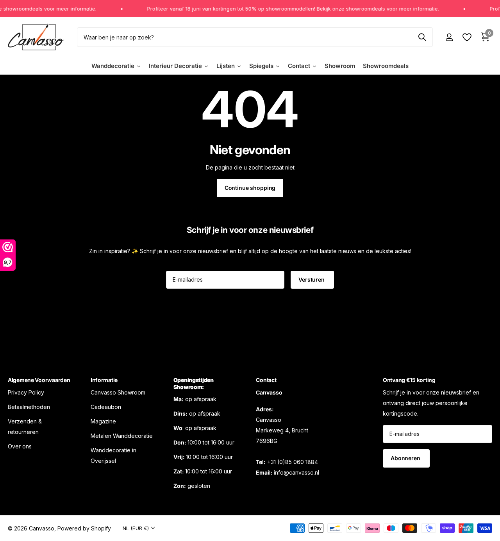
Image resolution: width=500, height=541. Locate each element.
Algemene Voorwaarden (39, 380)
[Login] (449, 37)
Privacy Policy (26, 392)
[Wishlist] (466, 37)
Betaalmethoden (29, 407)
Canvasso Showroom (118, 392)
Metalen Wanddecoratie (122, 435)
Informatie (104, 380)
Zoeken (422, 37)
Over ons (20, 446)
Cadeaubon (106, 407)
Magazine (103, 421)
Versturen (312, 279)
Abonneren (406, 458)
